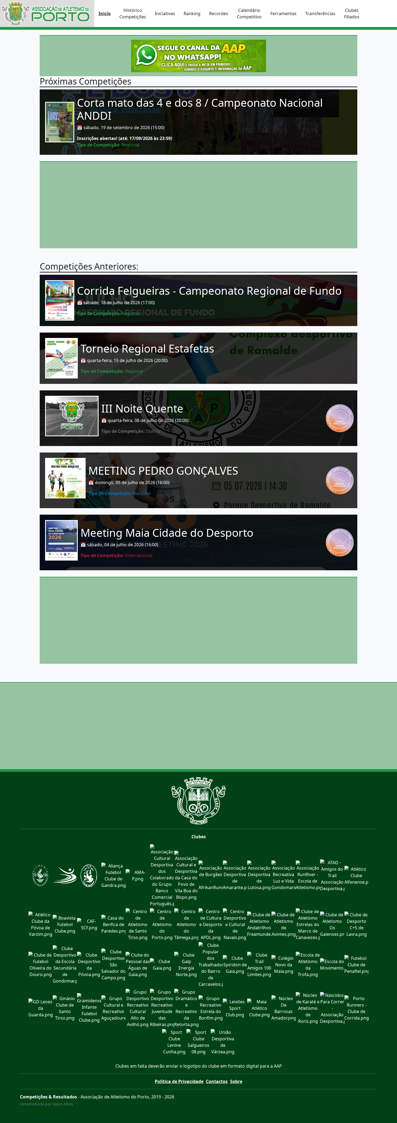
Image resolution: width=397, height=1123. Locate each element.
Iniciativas (165, 13)
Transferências (320, 13)
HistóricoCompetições (132, 13)
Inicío (105, 13)
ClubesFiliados (351, 13)
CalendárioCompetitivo (249, 13)
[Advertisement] (198, 205)
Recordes (218, 13)
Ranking (192, 13)
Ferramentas (283, 13)
